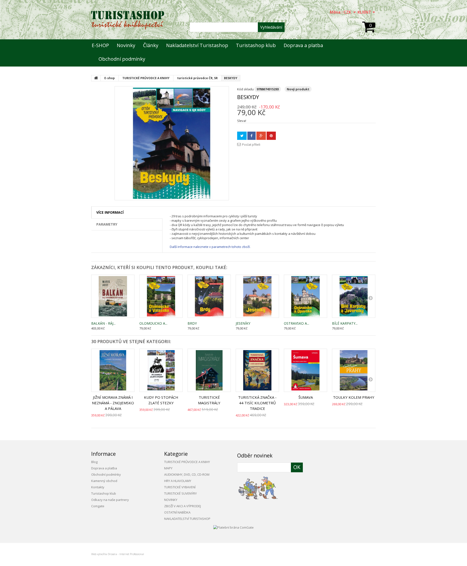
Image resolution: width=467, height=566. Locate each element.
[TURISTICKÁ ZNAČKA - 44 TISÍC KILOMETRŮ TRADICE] (257, 370)
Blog (94, 462)
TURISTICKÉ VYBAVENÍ (180, 487)
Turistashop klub (256, 45)
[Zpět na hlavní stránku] (96, 78)
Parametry (106, 224)
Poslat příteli (251, 144)
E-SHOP (100, 45)
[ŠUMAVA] (305, 370)
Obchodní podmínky (122, 59)
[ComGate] (233, 527)
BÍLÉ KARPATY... (345, 323)
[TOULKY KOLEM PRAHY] (353, 370)
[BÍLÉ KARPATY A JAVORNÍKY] (353, 296)
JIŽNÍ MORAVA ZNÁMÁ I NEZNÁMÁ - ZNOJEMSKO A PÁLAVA (113, 403)
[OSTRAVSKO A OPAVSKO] (305, 296)
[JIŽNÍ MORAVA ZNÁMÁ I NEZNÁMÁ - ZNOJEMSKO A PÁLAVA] (113, 370)
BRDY (192, 323)
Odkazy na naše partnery (110, 500)
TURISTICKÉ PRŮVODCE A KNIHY (187, 462)
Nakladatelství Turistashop (197, 45)
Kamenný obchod (104, 481)
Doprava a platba (303, 45)
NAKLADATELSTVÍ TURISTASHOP (187, 518)
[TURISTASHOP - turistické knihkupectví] (127, 20)
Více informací (110, 212)
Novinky (126, 45)
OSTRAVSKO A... (296, 323)
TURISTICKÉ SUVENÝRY (180, 493)
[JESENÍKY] (257, 296)
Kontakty (97, 487)
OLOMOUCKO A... (153, 323)
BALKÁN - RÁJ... (103, 323)
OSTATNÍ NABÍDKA (177, 512)
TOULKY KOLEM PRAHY (353, 397)
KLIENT (364, 12)
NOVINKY (170, 500)
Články (150, 45)
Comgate (97, 506)
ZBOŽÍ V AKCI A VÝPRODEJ (182, 506)
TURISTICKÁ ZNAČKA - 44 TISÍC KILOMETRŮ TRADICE (257, 403)
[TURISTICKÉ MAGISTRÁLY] (209, 370)
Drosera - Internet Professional (126, 554)
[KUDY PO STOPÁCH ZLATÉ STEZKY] (161, 370)
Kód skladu (245, 89)
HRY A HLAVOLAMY (177, 481)
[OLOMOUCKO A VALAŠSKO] (161, 296)
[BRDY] (209, 296)
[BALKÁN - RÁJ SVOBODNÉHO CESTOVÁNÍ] (113, 296)
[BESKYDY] (171, 143)
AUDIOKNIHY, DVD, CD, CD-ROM (186, 474)
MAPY (168, 468)
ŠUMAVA (305, 397)
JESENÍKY (243, 323)
